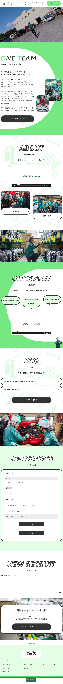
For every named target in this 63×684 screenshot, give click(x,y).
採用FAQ (25, 668)
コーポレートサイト (48, 664)
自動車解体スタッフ (13, 505)
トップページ (5, 660)
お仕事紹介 (16, 211)
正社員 (9, 493)
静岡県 (60, 592)
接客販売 (25, 505)
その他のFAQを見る (31, 400)
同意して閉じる (31, 679)
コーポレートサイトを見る (31, 627)
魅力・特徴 (47, 216)
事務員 (34, 505)
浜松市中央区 (11, 482)
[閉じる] (61, 680)
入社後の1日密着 (27, 664)
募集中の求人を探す (17, 119)
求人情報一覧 (6, 664)
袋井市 (21, 482)
